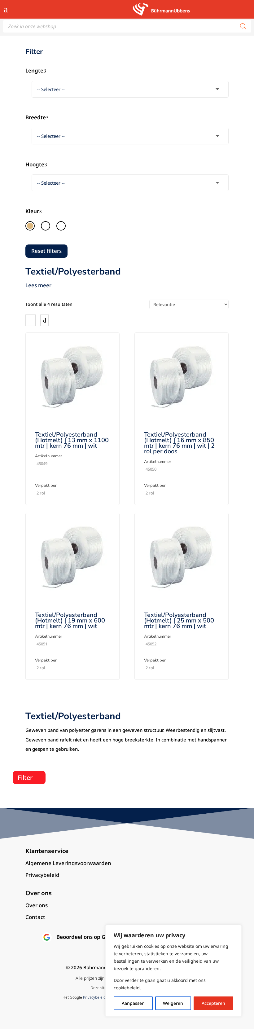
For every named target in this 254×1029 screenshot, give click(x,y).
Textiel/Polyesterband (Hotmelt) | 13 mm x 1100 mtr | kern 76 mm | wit (72, 440)
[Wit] (61, 226)
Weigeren (173, 1003)
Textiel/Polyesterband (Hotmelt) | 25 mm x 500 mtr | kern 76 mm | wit (179, 620)
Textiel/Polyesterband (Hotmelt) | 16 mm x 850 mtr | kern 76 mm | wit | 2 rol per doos (179, 442)
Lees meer (38, 285)
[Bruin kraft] (45, 226)
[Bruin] (30, 226)
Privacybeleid (94, 997)
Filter (25, 777)
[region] (173, 971)
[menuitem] (127, 863)
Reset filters (46, 250)
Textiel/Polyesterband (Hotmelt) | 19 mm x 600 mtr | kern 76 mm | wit (70, 620)
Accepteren (213, 1003)
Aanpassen (133, 1003)
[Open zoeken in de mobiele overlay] (127, 26)
